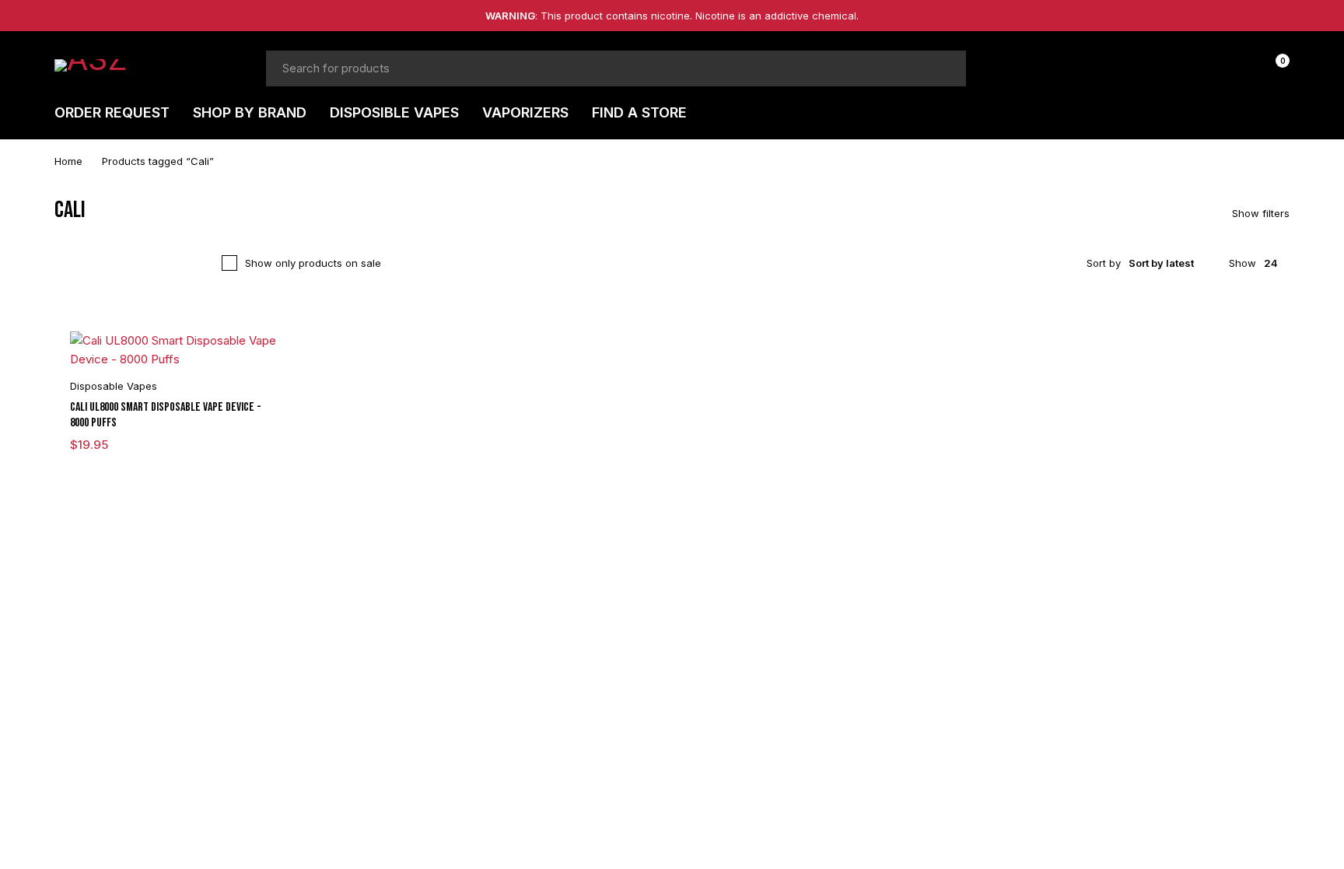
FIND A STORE (639, 112)
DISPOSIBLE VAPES (394, 112)
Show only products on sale (313, 263)
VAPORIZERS (525, 112)
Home (68, 161)
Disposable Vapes (113, 386)
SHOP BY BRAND (249, 112)
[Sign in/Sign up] (1233, 68)
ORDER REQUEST (112, 112)
